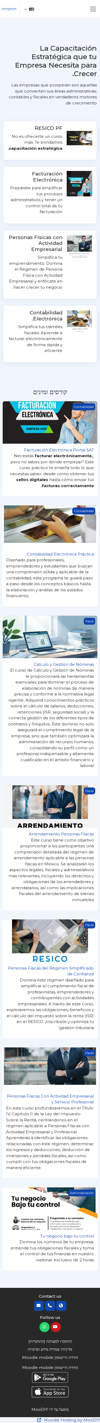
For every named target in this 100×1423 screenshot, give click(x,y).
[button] (29, 9)
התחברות (9, 8)
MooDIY (39, 1409)
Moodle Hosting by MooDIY (71, 1419)
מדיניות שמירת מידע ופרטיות (50, 1349)
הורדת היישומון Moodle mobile (50, 1357)
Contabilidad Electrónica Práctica (60, 554)
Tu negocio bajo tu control (67, 1236)
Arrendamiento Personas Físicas (61, 833)
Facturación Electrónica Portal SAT (59, 449)
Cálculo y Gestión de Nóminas (64, 664)
